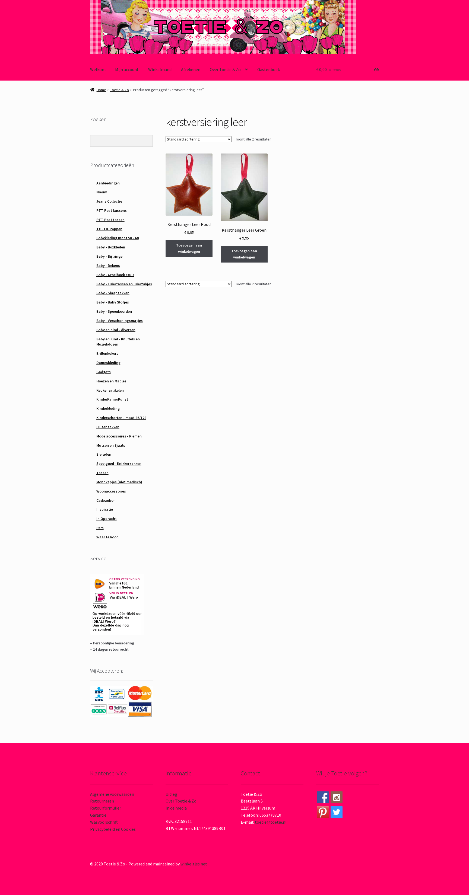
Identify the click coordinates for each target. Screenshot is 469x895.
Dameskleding (108, 362)
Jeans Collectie (109, 201)
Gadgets (103, 371)
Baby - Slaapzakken (112, 292)
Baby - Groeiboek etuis (115, 274)
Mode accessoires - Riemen (119, 436)
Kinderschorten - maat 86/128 (121, 417)
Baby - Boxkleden (110, 247)
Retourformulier (105, 808)
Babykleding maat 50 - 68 (117, 237)
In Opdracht (106, 518)
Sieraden (103, 454)
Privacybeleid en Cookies (113, 829)
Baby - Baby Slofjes (112, 302)
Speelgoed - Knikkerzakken (118, 463)
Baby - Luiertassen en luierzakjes (124, 284)
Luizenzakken (107, 426)
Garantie (98, 815)
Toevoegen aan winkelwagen (189, 248)
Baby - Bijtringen (110, 256)
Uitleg (171, 794)
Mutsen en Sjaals (110, 445)
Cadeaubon (106, 500)
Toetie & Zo (119, 89)
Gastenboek (268, 69)
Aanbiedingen (108, 183)
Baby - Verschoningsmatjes (119, 320)
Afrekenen (190, 69)
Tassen (102, 472)
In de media (176, 808)
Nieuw (101, 192)
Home (101, 89)
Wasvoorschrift (104, 822)
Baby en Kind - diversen (115, 329)
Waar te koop (107, 537)
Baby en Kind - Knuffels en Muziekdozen (118, 342)
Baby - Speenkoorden (114, 311)
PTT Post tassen (110, 219)
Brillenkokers (107, 353)
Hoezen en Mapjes (111, 381)
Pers (100, 527)
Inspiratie (104, 509)
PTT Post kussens (111, 210)
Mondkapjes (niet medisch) (119, 482)
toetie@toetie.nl (271, 822)
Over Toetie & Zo (225, 69)
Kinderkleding (108, 408)
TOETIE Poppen (109, 228)
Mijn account (127, 69)
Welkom (98, 69)
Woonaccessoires (111, 491)
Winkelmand (160, 69)
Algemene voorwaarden (112, 794)
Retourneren (102, 801)
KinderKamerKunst (112, 399)
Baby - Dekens (108, 265)
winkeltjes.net (193, 864)
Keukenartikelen (110, 390)
